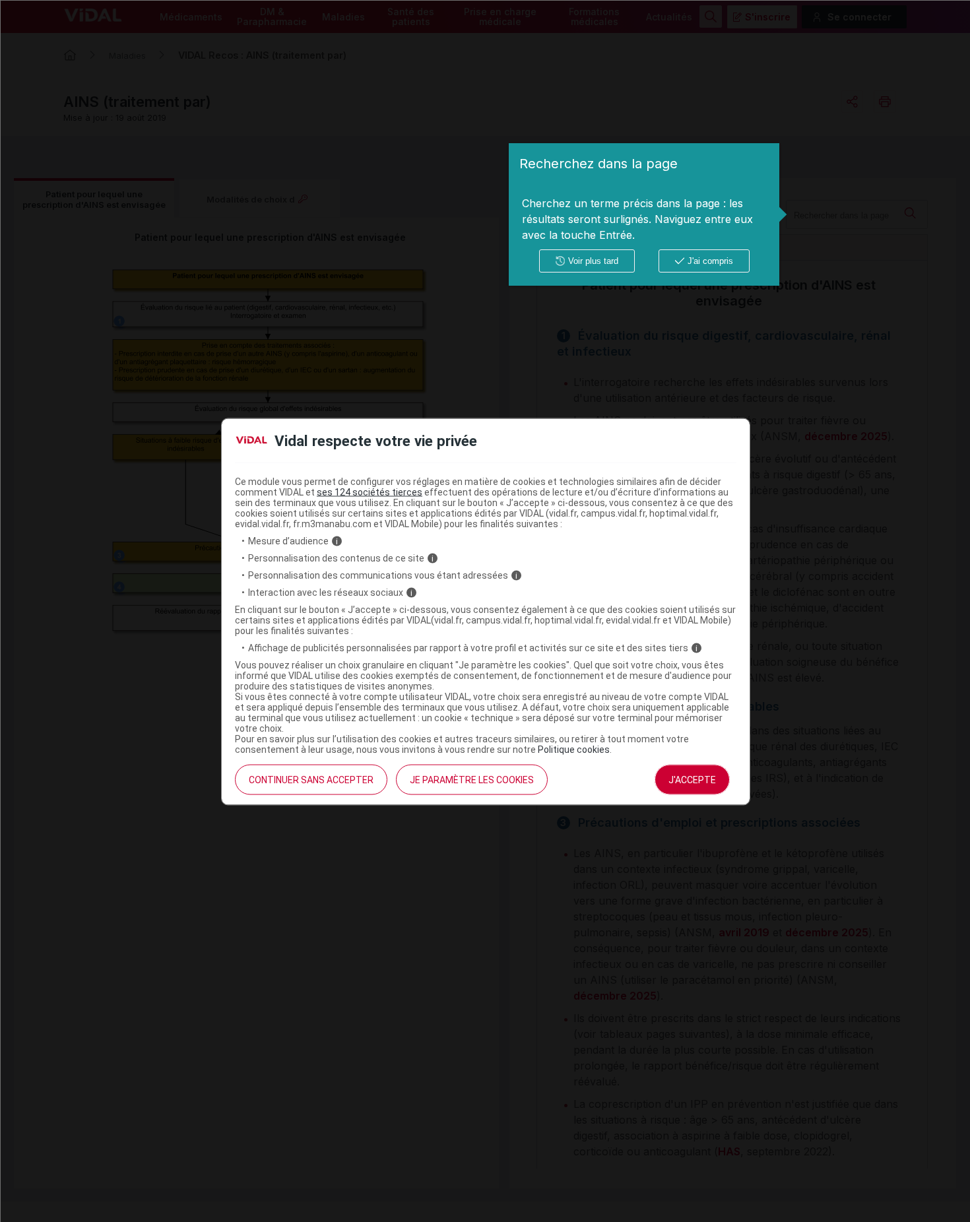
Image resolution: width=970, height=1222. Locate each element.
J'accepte (692, 780)
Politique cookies (574, 749)
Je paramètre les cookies (472, 780)
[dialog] (644, 214)
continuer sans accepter (311, 780)
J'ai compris (710, 261)
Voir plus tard (593, 261)
